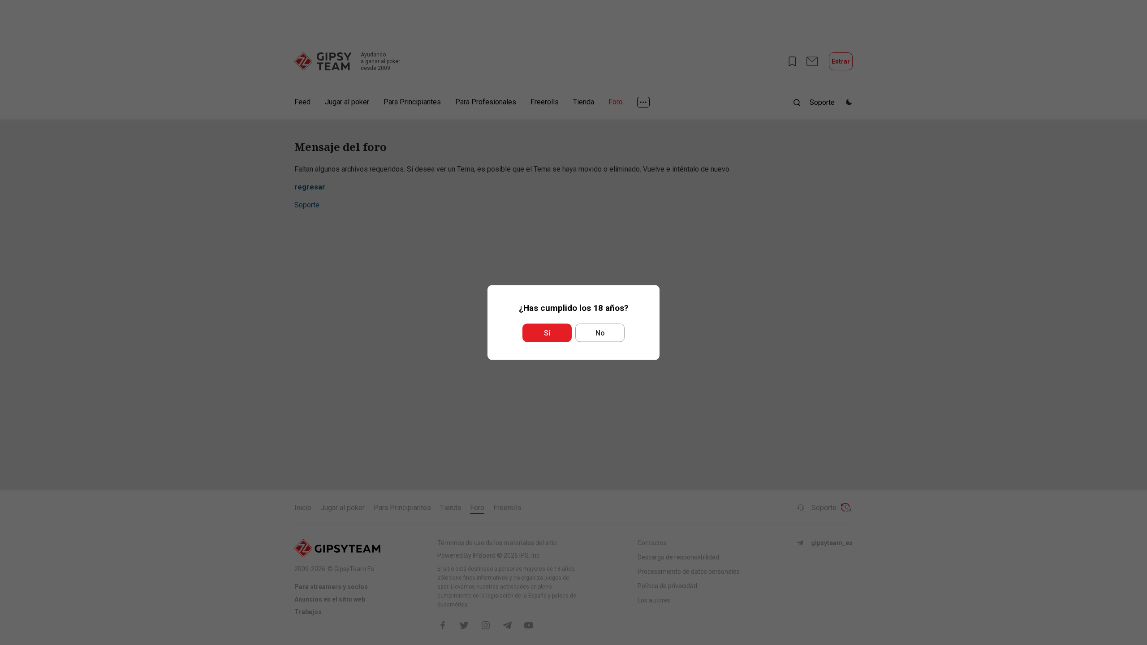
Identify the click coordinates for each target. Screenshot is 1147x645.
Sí (547, 333)
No (600, 333)
